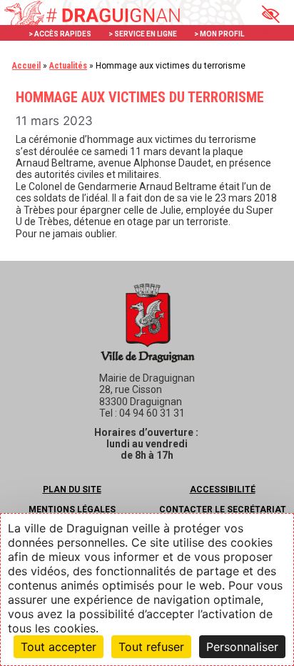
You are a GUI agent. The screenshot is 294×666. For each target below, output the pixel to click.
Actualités (68, 66)
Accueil (26, 66)
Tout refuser (151, 647)
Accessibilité (222, 489)
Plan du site (72, 489)
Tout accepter (58, 647)
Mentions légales (72, 510)
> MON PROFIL (219, 34)
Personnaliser (242, 647)
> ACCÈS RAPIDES (60, 34)
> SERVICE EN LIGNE (142, 34)
